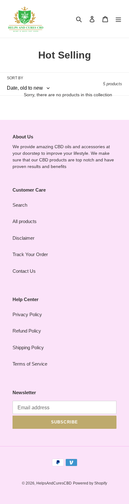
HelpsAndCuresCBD (54, 483)
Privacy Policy (27, 314)
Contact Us (24, 271)
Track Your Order (30, 254)
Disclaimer (23, 238)
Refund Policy (27, 330)
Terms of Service (30, 364)
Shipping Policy (28, 347)
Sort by (15, 78)
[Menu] (118, 19)
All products (25, 221)
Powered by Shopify (90, 483)
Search (20, 205)
